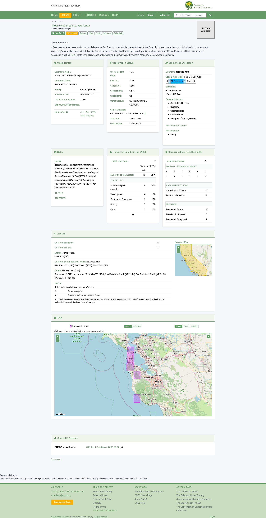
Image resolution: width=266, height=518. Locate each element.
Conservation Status (122, 63)
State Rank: (116, 96)
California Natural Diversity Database (193, 499)
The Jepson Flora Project (188, 503)
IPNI (82, 115)
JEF (82, 112)
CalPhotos (107, 33)
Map (59, 317)
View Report (59, 33)
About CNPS (141, 499)
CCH (98, 33)
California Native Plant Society (81, 517)
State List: (115, 85)
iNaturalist (118, 33)
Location (60, 233)
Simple (150, 15)
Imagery (194, 326)
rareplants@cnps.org (61, 495)
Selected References (66, 438)
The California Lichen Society (190, 495)
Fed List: (114, 80)
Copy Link (72, 33)
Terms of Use (99, 507)
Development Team (62, 502)
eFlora (91, 33)
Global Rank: (116, 90)
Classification (63, 63)
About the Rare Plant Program (149, 491)
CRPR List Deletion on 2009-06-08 (103, 447)
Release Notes (100, 495)
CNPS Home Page (143, 495)
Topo (186, 326)
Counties (137, 326)
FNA (86, 112)
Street (178, 326)
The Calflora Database (187, 491)
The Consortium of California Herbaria (194, 507)
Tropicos (90, 115)
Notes (59, 152)
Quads (128, 326)
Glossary (97, 503)
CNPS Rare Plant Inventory (65, 5)
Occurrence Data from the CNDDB (184, 152)
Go (210, 15)
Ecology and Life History (180, 63)
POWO (93, 112)
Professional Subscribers (105, 510)
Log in (212, 517)
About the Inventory (102, 491)
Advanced (164, 15)
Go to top (56, 460)
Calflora (83, 33)
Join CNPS (140, 503)
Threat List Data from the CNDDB (129, 152)
